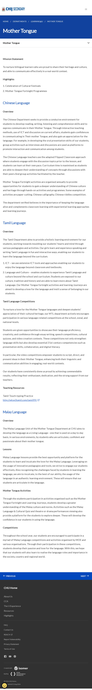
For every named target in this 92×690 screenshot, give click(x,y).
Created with (8, 668)
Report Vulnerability (12, 639)
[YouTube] (11, 656)
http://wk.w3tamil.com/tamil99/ (20, 400)
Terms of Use (9, 649)
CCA (6, 601)
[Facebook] (6, 656)
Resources (9, 610)
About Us (8, 596)
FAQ (6, 625)
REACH (7, 634)
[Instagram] (15, 656)
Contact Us (8, 630)
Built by (6, 674)
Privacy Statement (11, 644)
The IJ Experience (12, 606)
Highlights (9, 615)
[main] (46, 297)
